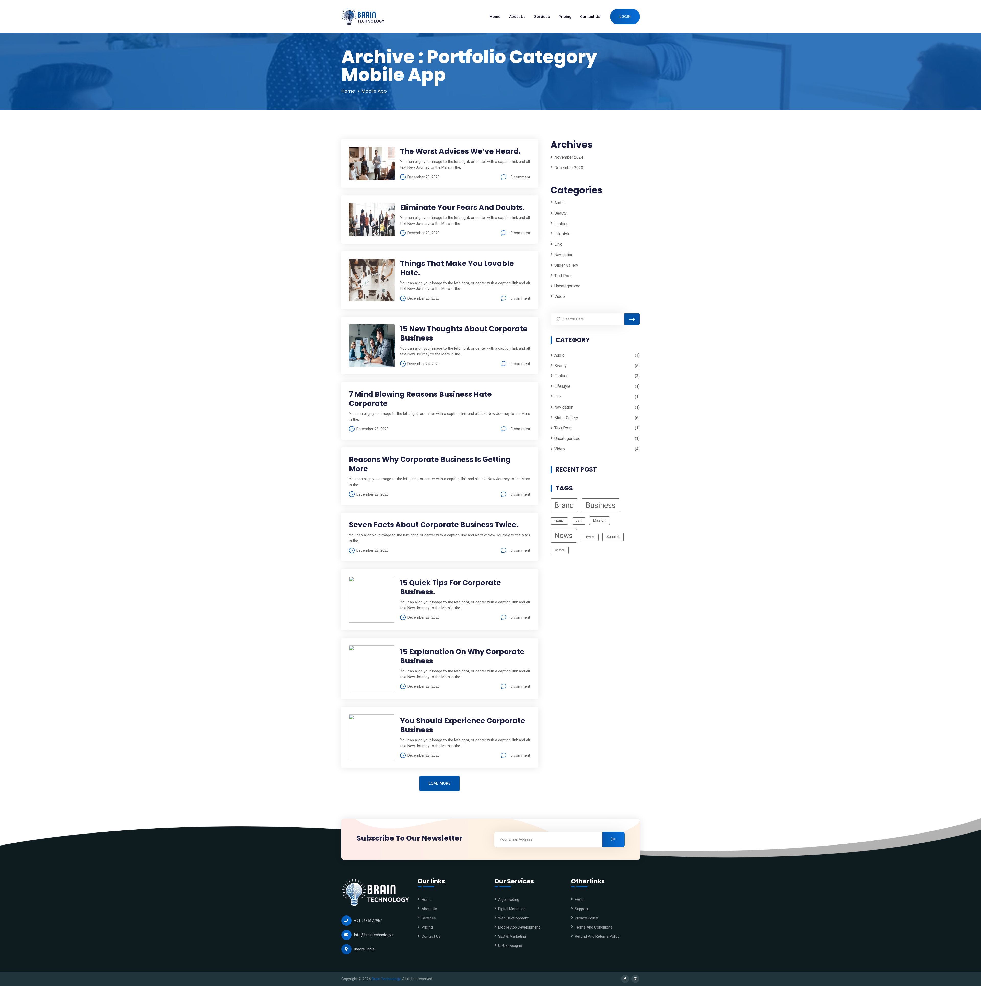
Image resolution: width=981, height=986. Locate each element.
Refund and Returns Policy (597, 936)
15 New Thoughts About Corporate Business (464, 333)
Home (348, 91)
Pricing (427, 927)
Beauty (560, 213)
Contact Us (431, 936)
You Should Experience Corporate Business (462, 725)
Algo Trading (508, 899)
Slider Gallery (566, 265)
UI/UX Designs (510, 945)
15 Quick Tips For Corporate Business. (450, 587)
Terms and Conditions (593, 927)
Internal (559, 521)
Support (581, 909)
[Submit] (613, 839)
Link (558, 244)
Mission (599, 521)
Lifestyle (562, 234)
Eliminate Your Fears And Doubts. (462, 208)
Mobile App (374, 91)
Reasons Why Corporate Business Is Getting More (430, 464)
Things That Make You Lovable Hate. (457, 268)
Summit (613, 537)
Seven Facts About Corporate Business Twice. (433, 525)
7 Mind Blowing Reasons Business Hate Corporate (420, 398)
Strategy (589, 537)
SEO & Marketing (512, 936)
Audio (559, 202)
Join (578, 521)
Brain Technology (386, 979)
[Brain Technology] (363, 16)
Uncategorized (567, 286)
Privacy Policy (586, 918)
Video (559, 296)
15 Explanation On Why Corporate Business (462, 656)
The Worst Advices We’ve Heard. (460, 151)
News (564, 536)
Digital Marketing (511, 909)
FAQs (579, 899)
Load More (439, 783)
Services (429, 918)
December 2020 (568, 167)
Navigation (563, 254)
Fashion (561, 223)
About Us (429, 909)
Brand (564, 505)
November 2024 (568, 157)
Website (560, 550)
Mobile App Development (519, 927)
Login (625, 16)
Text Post (563, 275)
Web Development (513, 918)
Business (601, 505)
